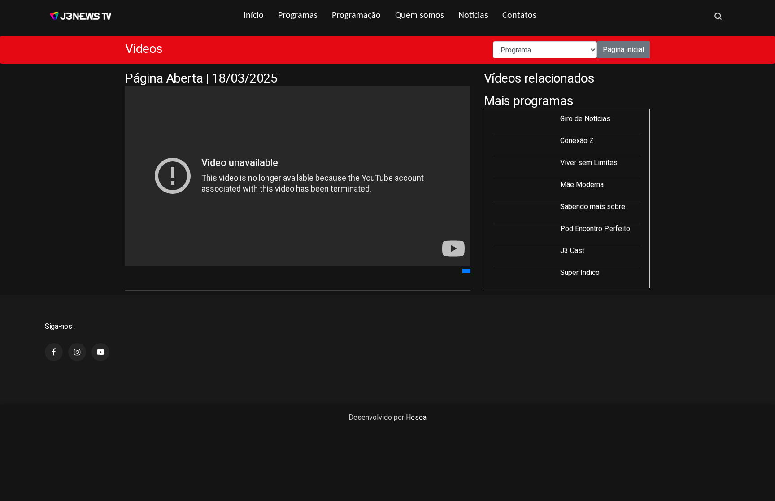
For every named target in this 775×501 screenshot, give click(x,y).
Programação (356, 15)
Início (254, 15)
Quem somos (419, 15)
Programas (298, 15)
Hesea (416, 417)
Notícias (473, 15)
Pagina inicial (623, 49)
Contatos (519, 15)
